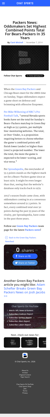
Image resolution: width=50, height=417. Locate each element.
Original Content (25, 375)
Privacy (25, 393)
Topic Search (25, 377)
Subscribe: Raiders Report (20, 317)
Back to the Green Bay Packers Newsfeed (20, 239)
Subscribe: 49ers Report (19, 321)
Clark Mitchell (16, 42)
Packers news (32, 230)
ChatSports (25, 3)
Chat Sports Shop (25, 386)
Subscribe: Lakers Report (20, 325)
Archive (25, 373)
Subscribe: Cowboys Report (21, 314)
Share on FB (24, 256)
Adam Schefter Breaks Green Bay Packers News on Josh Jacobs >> (24, 290)
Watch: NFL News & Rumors (21, 310)
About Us (25, 370)
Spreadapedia (15, 169)
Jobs (25, 388)
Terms (25, 391)
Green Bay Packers (25, 89)
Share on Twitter (26, 262)
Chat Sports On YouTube (25, 384)
